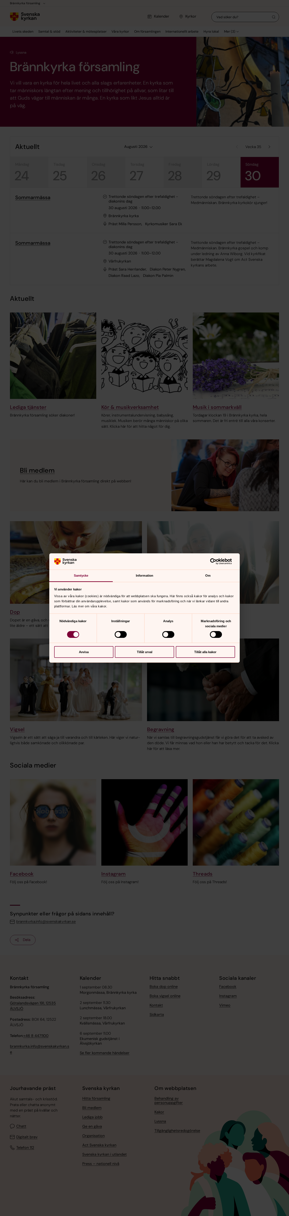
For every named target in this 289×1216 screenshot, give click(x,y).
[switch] (121, 634)
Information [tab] (144, 575)
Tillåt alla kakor (205, 652)
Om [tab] (208, 575)
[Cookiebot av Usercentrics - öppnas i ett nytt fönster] (216, 561)
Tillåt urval (144, 652)
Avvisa (84, 652)
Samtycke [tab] (81, 575)
